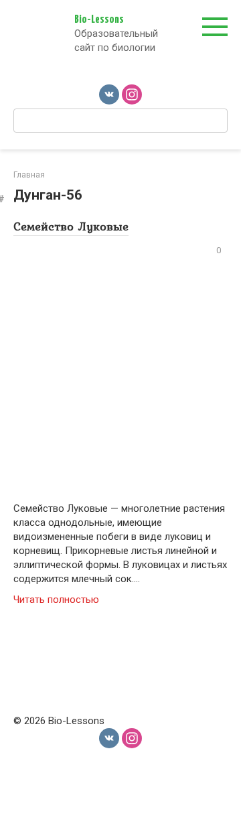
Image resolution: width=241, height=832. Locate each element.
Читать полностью (56, 600)
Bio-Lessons (99, 19)
